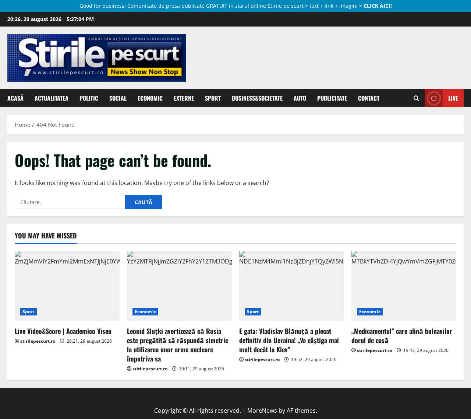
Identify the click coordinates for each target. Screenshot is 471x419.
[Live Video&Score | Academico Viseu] (67, 286)
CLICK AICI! (378, 5)
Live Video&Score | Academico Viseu (63, 331)
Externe (184, 98)
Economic (150, 98)
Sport (213, 98)
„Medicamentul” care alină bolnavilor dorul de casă (401, 335)
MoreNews (262, 410)
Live (453, 98)
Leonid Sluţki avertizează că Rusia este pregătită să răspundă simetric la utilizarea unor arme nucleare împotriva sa (177, 345)
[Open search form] (416, 98)
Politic (88, 98)
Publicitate (332, 98)
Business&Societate (257, 98)
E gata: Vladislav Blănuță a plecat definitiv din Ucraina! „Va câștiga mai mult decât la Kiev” (289, 340)
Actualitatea (51, 98)
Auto (300, 98)
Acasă (15, 98)
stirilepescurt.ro (37, 341)
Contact (368, 98)
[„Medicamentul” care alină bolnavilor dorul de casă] (403, 286)
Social (118, 98)
